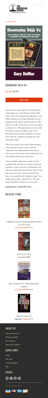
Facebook (11, 378)
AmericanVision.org (12, 333)
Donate (8, 355)
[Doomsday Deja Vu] (24, 53)
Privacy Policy (10, 341)
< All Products (11, 21)
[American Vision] (18, 8)
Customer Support (12, 363)
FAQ (7, 366)
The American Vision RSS (19, 378)
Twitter (7, 378)
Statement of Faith (12, 337)
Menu (34, 5)
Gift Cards (9, 359)
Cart (40, 5)
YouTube (15, 378)
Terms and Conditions (13, 344)
